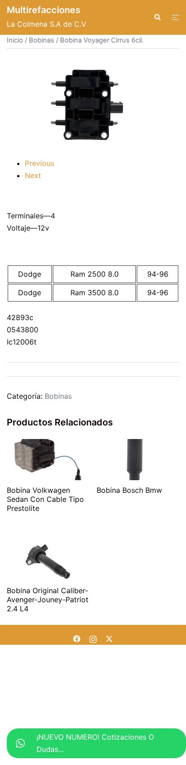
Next (33, 175)
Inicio (15, 40)
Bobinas (41, 40)
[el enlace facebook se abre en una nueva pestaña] (76, 638)
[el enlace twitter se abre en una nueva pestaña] (109, 638)
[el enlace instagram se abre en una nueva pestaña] (93, 638)
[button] (157, 17)
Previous (39, 163)
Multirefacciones (43, 10)
